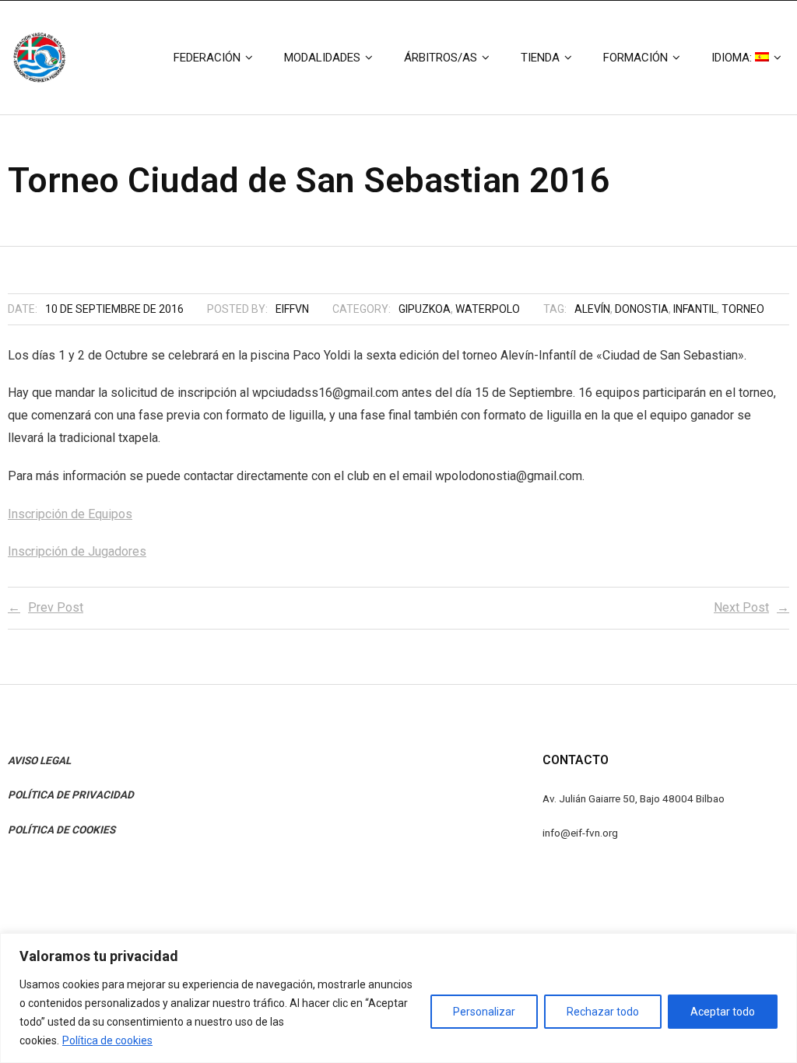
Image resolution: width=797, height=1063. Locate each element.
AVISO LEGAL (39, 760)
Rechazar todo (603, 1011)
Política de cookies (107, 1040)
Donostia (642, 309)
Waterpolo (487, 309)
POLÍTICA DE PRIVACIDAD (71, 794)
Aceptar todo (722, 1011)
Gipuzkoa (424, 309)
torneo (743, 309)
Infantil (695, 309)
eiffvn (292, 309)
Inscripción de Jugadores (77, 551)
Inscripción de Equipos (70, 514)
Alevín (592, 309)
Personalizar (484, 1011)
